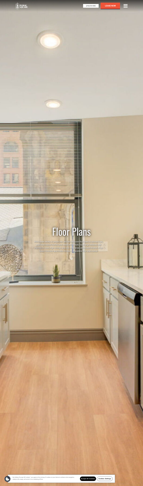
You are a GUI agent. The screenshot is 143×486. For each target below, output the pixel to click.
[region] (61, 479)
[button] (91, 6)
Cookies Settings (104, 479)
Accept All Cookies (88, 479)
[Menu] (125, 6)
